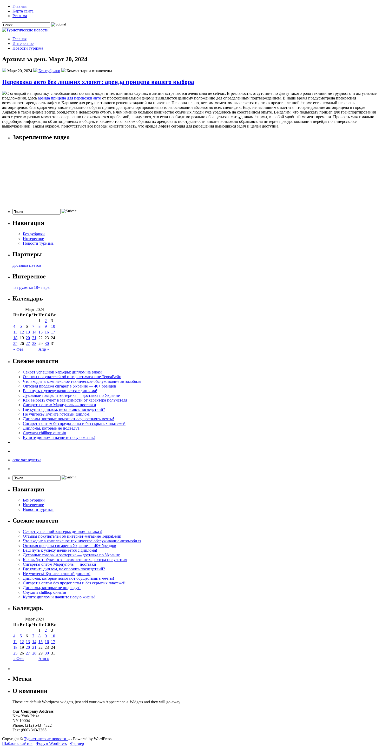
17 (53, 332)
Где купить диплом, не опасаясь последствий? (64, 409)
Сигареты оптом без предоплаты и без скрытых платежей (74, 423)
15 (40, 332)
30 (47, 343)
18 (15, 338)
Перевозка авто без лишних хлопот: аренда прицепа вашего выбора (98, 81)
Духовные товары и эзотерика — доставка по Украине (71, 395)
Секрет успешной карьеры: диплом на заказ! (62, 372)
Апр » (43, 349)
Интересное (23, 43)
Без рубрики (49, 71)
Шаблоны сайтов (17, 743)
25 (15, 343)
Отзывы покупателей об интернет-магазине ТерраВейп (72, 377)
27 (28, 343)
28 (34, 343)
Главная (19, 6)
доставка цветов (26, 265)
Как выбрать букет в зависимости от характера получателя (75, 400)
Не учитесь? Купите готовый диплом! (56, 414)
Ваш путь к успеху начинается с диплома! (60, 391)
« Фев (18, 349)
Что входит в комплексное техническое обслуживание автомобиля (82, 381)
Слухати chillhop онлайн (44, 433)
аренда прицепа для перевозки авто (69, 98)
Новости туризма (27, 48)
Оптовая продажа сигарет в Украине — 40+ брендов (69, 386)
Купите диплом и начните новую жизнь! (59, 437)
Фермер (77, 743)
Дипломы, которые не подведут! (52, 428)
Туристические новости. (46, 739)
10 (53, 326)
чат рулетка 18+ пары (31, 287)
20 (28, 338)
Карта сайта (23, 11)
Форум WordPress (51, 743)
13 (28, 332)
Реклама (19, 16)
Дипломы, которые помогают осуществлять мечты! (68, 419)
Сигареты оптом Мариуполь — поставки (59, 405)
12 (22, 332)
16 (47, 332)
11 (15, 332)
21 (34, 338)
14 (34, 332)
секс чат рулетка (26, 460)
